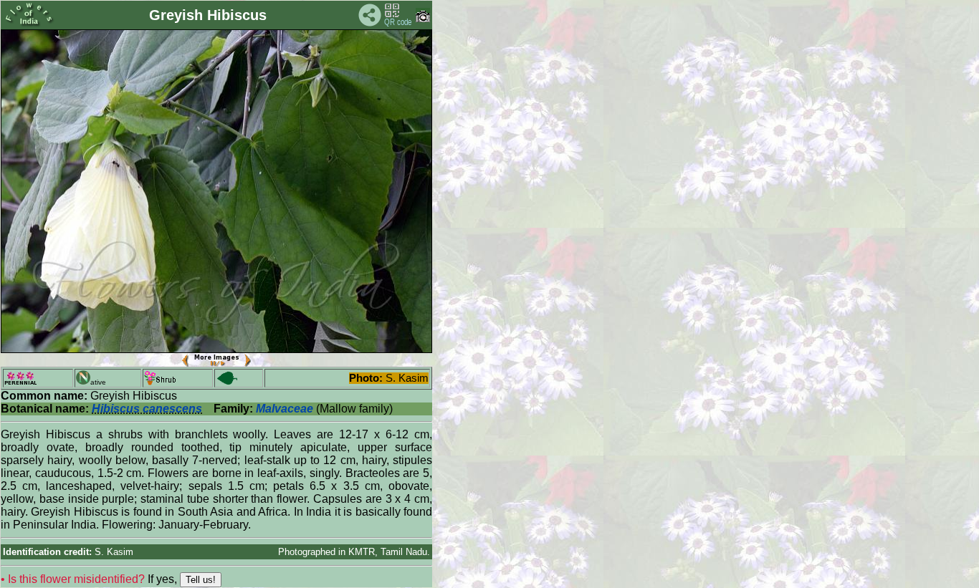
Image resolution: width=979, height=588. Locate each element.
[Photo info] (423, 19)
